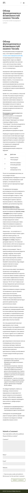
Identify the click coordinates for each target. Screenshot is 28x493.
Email (4, 461)
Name (5, 454)
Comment (6, 439)
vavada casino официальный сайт (13, 55)
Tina (5, 20)
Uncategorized (16, 20)
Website (5, 467)
